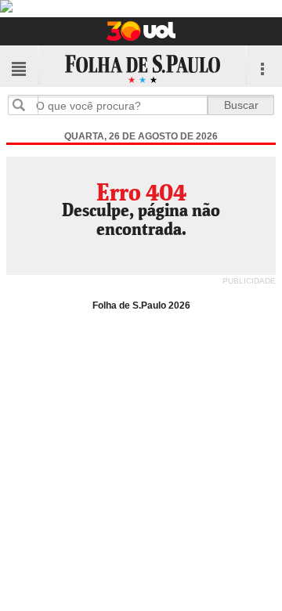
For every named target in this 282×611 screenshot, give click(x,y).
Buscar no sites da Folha (25, 104)
